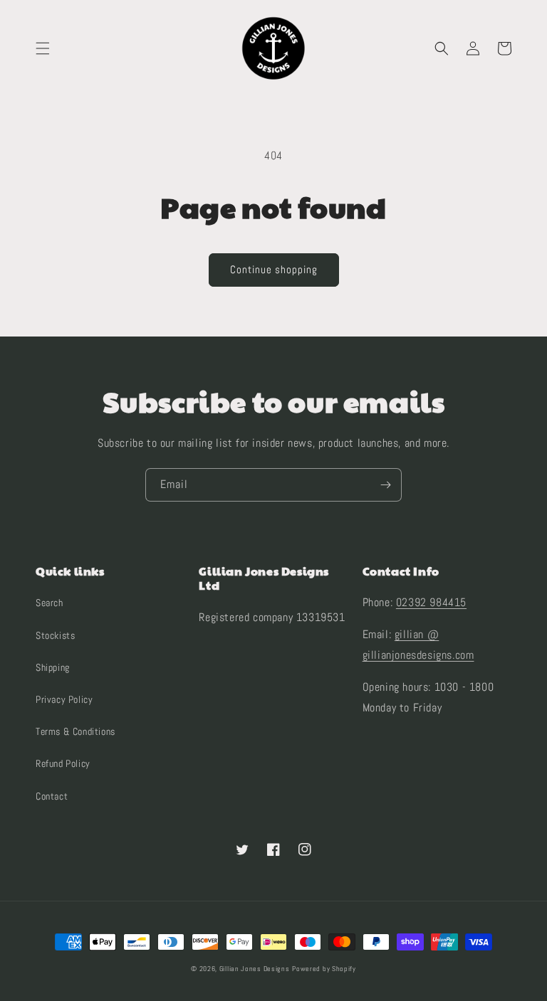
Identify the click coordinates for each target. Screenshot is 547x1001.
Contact (52, 796)
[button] (42, 48)
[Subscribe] (385, 485)
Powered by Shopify (324, 968)
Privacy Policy (64, 699)
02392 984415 (431, 602)
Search (49, 602)
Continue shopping (274, 269)
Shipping (53, 667)
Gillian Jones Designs (254, 968)
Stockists (55, 635)
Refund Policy (63, 763)
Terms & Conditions (75, 731)
